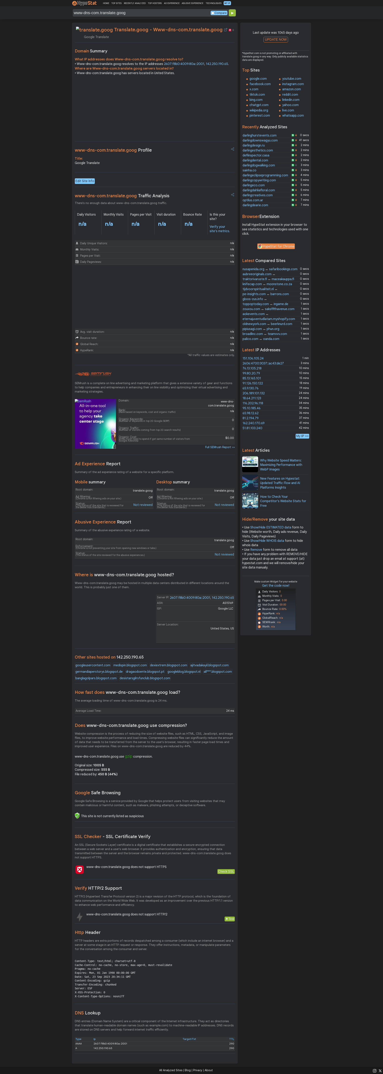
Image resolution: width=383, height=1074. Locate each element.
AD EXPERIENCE (172, 3)
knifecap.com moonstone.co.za (267, 284)
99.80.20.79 (251, 373)
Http (88, 932)
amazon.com (291, 89)
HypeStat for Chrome (278, 246)
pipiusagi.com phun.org (261, 329)
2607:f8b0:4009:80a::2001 (184, 64)
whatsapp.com (293, 116)
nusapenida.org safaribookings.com (270, 269)
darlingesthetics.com (258, 150)
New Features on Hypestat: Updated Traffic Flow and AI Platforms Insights (280, 483)
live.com (288, 110)
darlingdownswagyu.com (260, 140)
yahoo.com (290, 105)
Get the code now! (275, 586)
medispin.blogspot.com (130, 665)
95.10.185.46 (252, 408)
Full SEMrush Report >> (220, 447)
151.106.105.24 (253, 358)
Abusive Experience (103, 522)
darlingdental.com (255, 160)
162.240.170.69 (254, 423)
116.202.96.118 (253, 403)
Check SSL (226, 871)
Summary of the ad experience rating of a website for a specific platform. (124, 472)
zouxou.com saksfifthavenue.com (268, 309)
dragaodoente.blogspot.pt (145, 672)
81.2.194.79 (251, 418)
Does (131, 725)
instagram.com (293, 84)
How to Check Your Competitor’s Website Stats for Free (283, 501)
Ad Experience (97, 463)
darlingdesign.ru (254, 145)
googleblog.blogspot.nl (184, 672)
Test (231, 919)
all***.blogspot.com (218, 672)
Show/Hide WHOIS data (267, 541)
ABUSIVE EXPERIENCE (192, 3)
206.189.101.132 (254, 393)
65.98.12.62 (251, 413)
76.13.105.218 (252, 368)
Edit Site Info (84, 181)
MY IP (227, 3)
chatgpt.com (259, 105)
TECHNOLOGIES (213, 3)
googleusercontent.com (92, 665)
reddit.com (290, 95)
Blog (188, 1070)
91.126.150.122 (253, 383)
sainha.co (249, 170)
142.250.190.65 (217, 64)
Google (98, 792)
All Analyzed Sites (170, 1070)
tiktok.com (257, 95)
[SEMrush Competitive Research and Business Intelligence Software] (93, 374)
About (209, 1070)
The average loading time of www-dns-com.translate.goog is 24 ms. (121, 700)
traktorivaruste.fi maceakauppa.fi (268, 279)
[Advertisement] (155, 109)
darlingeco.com (254, 185)
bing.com (256, 100)
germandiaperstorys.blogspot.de (99, 672)
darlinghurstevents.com (259, 135)
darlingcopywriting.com (259, 180)
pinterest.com (260, 116)
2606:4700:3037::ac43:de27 (263, 363)
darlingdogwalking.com (259, 165)
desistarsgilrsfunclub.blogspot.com (145, 678)
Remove (256, 550)
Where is (124, 574)
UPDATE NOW (276, 39)
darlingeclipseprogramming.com (265, 175)
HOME (106, 3)
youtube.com (291, 79)
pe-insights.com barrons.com (266, 294)
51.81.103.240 (252, 428)
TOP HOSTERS (155, 3)
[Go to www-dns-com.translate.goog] (225, 29)
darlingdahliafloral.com (259, 190)
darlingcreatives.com (258, 195)
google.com (258, 79)
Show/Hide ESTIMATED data (270, 527)
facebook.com (260, 84)
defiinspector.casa (256, 155)
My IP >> (302, 436)
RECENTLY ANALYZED (135, 3)
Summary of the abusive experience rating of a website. (112, 530)
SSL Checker (112, 836)
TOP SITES (116, 3)
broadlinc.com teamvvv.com (265, 334)
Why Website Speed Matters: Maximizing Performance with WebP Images (281, 464)
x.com (254, 89)
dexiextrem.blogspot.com (168, 665)
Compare (221, 13)
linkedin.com (290, 100)
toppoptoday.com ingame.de (265, 304)
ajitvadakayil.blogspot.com (209, 665)
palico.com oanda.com (261, 339)
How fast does (127, 692)
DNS (88, 1013)
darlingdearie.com (255, 205)
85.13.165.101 (252, 378)
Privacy (197, 1070)
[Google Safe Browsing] (77, 816)
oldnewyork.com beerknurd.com (267, 324)
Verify (98, 888)
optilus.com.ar (253, 200)
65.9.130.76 (251, 388)
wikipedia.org (259, 110)
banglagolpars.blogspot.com (95, 678)
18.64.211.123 (252, 398)
